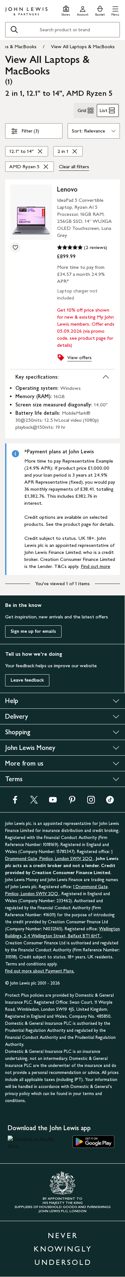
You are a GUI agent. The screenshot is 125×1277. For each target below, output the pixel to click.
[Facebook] (15, 802)
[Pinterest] (72, 802)
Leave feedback (27, 680)
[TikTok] (110, 802)
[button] (115, 10)
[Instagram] (91, 802)
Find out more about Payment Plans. (39, 971)
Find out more (95, 566)
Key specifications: (37, 377)
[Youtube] (53, 802)
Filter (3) (30, 131)
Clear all (74, 166)
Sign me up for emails (33, 631)
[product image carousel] (31, 212)
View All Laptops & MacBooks (83, 46)
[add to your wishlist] (15, 247)
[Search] (14, 29)
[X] (34, 802)
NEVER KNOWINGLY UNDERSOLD (63, 1249)
